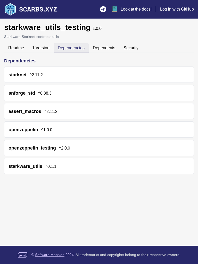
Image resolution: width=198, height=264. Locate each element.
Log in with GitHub (177, 9)
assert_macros (25, 111)
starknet (18, 74)
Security (130, 48)
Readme (16, 48)
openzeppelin (23, 129)
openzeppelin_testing (32, 148)
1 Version (41, 48)
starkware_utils (25, 166)
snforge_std (22, 93)
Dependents (104, 48)
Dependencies (71, 48)
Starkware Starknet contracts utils (31, 37)
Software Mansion (49, 255)
